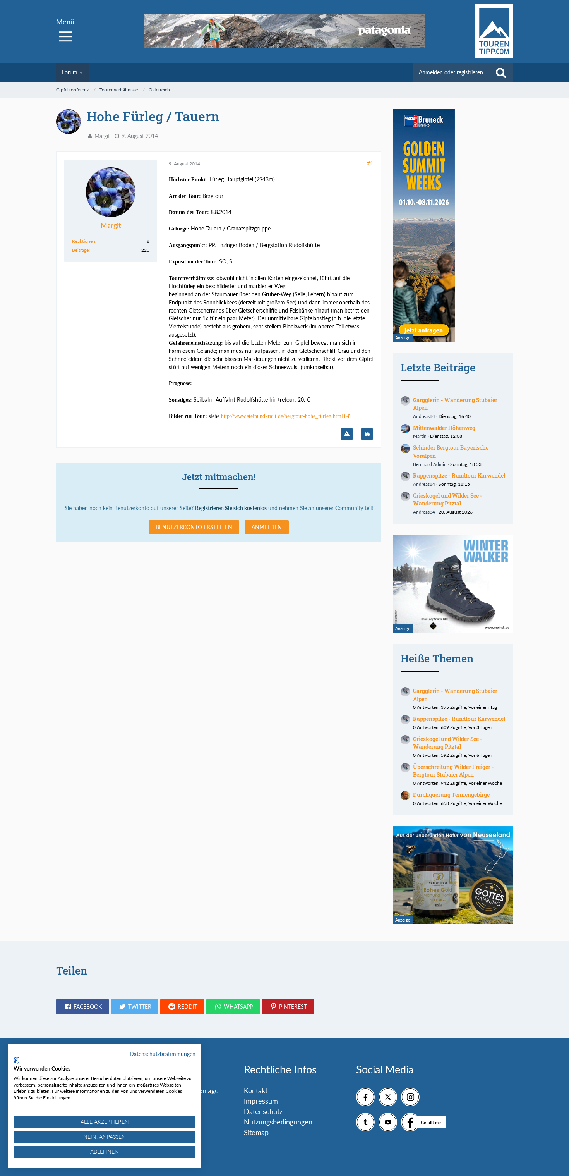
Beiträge (80, 250)
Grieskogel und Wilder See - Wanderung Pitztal (447, 499)
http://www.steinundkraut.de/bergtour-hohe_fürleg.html (282, 416)
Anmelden (267, 527)
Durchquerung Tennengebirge (451, 794)
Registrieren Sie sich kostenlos (231, 508)
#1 (370, 163)
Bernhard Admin (430, 464)
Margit (102, 135)
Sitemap (256, 1132)
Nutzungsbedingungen (278, 1122)
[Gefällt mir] (410, 1122)
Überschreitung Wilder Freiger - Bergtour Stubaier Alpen (453, 771)
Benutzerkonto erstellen (194, 527)
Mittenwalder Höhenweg (444, 428)
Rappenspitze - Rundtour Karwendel (459, 475)
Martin (420, 436)
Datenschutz (263, 1111)
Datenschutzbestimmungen (162, 1053)
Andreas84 (424, 416)
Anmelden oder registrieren (451, 72)
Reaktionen (83, 241)
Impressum (261, 1101)
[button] (82, 1006)
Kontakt (255, 1090)
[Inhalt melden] (347, 434)
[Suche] (501, 72)
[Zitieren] (367, 434)
